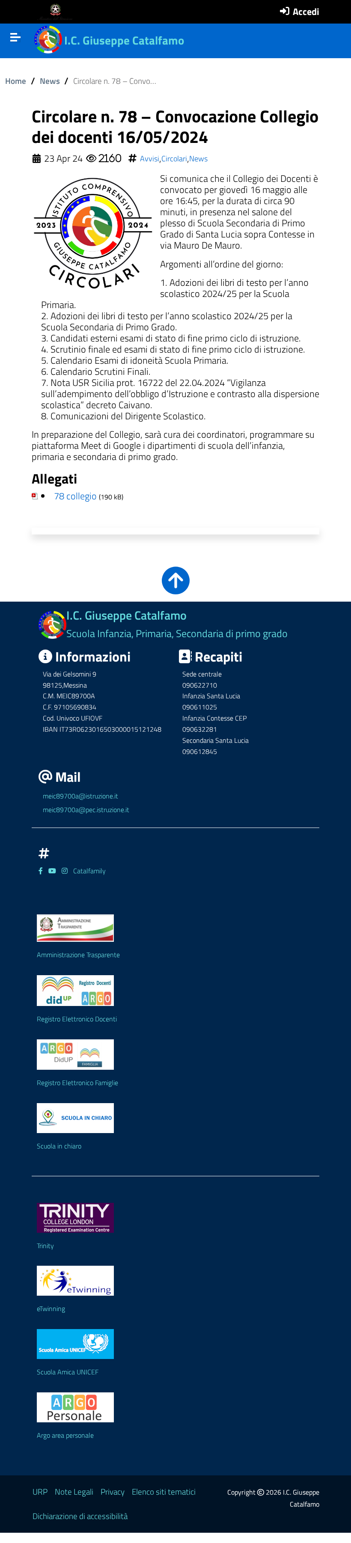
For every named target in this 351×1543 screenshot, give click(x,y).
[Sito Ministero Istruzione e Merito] (57, 12)
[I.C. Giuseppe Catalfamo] (48, 38)
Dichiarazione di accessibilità (80, 1516)
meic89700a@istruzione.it (80, 796)
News (50, 80)
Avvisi (149, 158)
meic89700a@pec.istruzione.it (86, 809)
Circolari (174, 158)
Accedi (306, 11)
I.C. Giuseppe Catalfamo (124, 40)
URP (40, 1491)
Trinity (45, 1245)
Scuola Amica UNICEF (67, 1372)
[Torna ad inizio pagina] (176, 587)
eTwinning (51, 1308)
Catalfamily (89, 871)
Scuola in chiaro (59, 1146)
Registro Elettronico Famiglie (77, 1082)
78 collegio (75, 496)
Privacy (113, 1491)
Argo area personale (65, 1435)
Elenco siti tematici (164, 1491)
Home (15, 80)
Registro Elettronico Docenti (77, 1019)
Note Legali (74, 1491)
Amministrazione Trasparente (78, 955)
